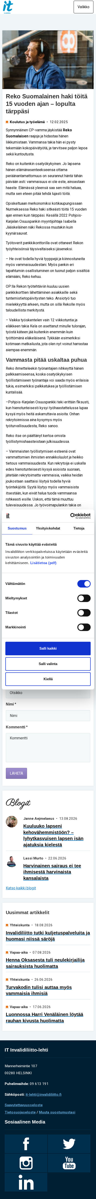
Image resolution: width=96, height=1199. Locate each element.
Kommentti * (16, 727)
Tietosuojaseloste (20, 1112)
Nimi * (11, 704)
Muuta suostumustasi (57, 1112)
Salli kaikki (48, 648)
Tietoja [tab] (79, 528)
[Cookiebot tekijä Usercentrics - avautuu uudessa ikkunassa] (70, 516)
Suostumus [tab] (17, 528)
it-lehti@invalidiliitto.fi (44, 1094)
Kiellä (48, 679)
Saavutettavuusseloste (24, 1105)
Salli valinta (48, 664)
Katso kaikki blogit (21, 888)
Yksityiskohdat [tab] (48, 528)
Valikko (83, 7)
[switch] (84, 598)
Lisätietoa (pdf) (43, 563)
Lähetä (16, 773)
